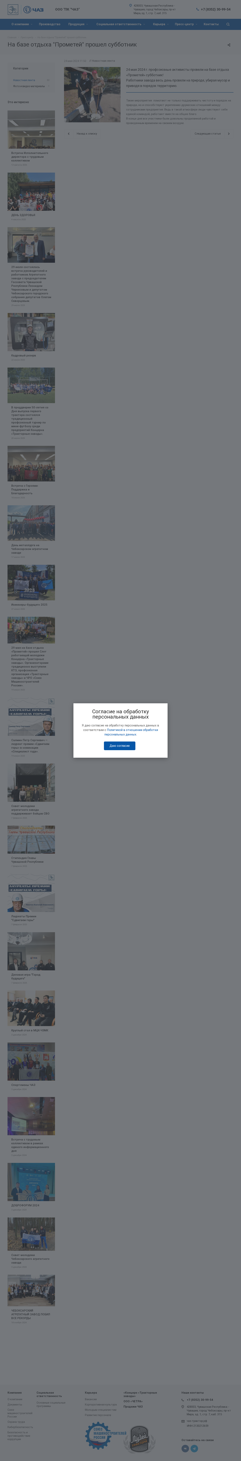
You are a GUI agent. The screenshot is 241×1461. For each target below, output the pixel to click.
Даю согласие (120, 746)
